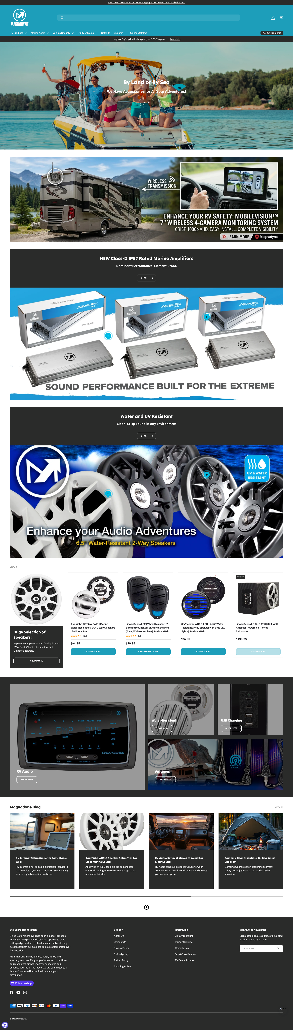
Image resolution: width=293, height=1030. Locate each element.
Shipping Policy (122, 966)
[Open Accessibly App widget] (146, 907)
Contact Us (120, 942)
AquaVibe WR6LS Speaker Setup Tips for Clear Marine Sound (111, 860)
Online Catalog (138, 33)
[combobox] (148, 18)
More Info (175, 39)
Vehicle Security (61, 33)
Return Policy (121, 960)
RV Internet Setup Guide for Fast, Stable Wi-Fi (41, 860)
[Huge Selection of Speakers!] (36, 599)
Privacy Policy (121, 948)
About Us (119, 936)
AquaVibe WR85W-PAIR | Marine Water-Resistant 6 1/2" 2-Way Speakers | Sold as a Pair (93, 628)
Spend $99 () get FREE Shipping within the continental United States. (146, 2)
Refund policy (121, 954)
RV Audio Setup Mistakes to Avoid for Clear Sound (179, 860)
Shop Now (27, 779)
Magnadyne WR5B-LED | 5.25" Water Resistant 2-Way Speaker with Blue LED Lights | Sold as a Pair (203, 628)
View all (14, 566)
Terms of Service (184, 942)
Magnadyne (21, 1019)
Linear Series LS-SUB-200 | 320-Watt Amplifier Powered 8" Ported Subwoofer (257, 628)
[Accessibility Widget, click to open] (5, 1025)
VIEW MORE (36, 661)
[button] (281, 17)
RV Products (16, 33)
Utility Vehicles (86, 33)
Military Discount (184, 936)
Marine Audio (38, 33)
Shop (146, 102)
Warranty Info (182, 948)
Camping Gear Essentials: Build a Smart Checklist (250, 860)
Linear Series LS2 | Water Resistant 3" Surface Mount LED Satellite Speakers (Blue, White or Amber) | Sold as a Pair (147, 628)
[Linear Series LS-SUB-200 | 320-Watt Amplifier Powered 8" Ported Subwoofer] (258, 597)
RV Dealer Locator (184, 960)
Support (118, 33)
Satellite (105, 33)
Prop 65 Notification (185, 954)
